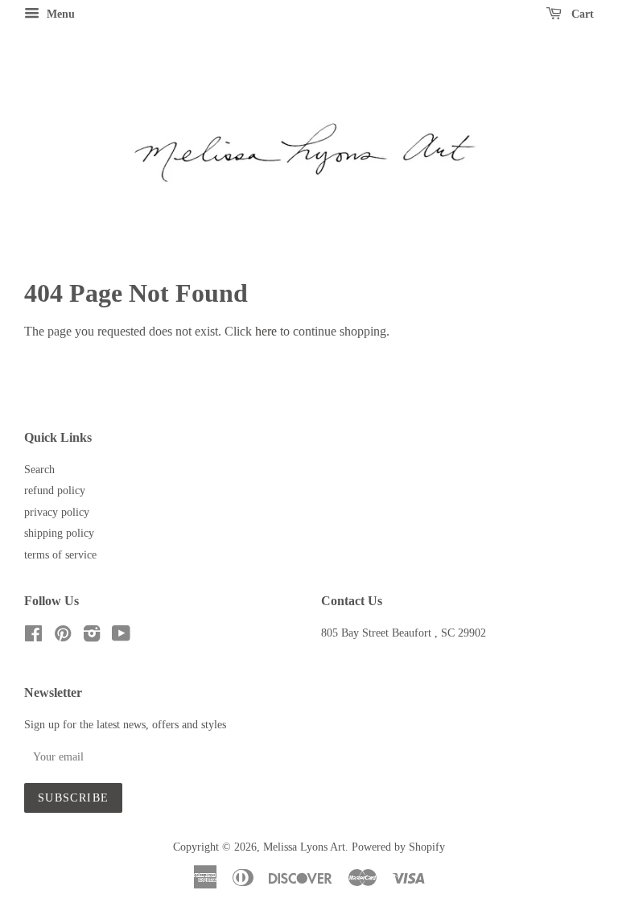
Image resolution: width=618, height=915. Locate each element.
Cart (581, 14)
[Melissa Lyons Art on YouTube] (121, 637)
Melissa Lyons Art (304, 847)
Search (39, 470)
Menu (59, 14)
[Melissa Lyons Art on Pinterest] (63, 637)
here (266, 331)
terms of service (60, 555)
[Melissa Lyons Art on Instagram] (92, 637)
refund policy (54, 490)
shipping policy (59, 533)
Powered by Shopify (398, 847)
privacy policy (56, 512)
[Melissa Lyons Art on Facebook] (33, 637)
